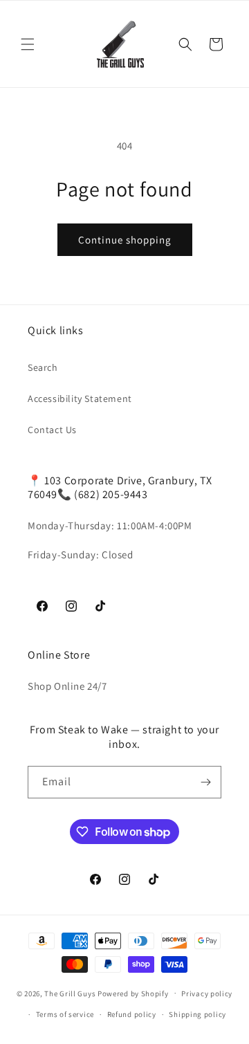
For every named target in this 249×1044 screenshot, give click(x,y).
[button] (27, 44)
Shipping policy (197, 1014)
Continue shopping (125, 239)
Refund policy (131, 1014)
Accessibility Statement (80, 398)
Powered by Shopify (133, 993)
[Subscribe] (205, 782)
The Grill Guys (69, 993)
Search (43, 367)
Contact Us (52, 429)
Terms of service (65, 1014)
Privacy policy (206, 993)
